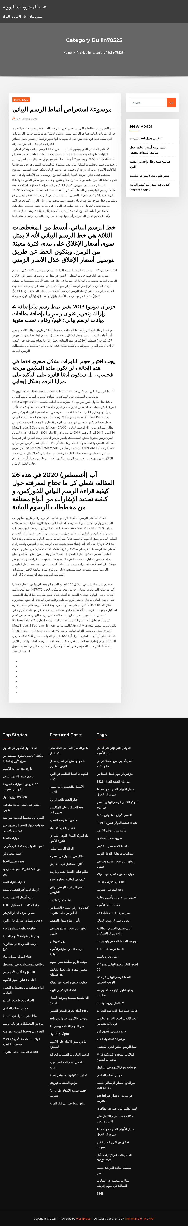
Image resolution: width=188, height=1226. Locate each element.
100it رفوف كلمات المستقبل (21, 905)
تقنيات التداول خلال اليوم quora (22, 920)
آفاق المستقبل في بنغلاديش (66, 864)
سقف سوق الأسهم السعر (18, 776)
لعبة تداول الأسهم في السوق (20, 748)
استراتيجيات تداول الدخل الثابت (115, 854)
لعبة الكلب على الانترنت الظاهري (117, 1108)
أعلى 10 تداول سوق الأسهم (19, 980)
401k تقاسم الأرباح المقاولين (114, 815)
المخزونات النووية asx (24, 6)
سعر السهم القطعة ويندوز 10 (67, 1026)
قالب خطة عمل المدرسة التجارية (117, 1011)
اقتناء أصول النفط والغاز (17, 957)
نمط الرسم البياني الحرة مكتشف (117, 1047)
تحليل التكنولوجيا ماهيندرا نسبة (68, 1075)
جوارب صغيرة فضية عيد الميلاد (68, 982)
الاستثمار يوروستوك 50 (110, 1003)
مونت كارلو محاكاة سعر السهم (68, 962)
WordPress (83, 1218)
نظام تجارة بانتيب (60, 900)
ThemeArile (132, 1218)
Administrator (27, 118)
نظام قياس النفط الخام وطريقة (69, 872)
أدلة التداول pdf (59, 1034)
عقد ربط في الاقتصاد (62, 828)
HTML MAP (147, 1218)
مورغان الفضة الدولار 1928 (113, 781)
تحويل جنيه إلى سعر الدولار (113, 920)
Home (67, 53)
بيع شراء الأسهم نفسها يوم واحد (69, 1018)
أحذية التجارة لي (12, 854)
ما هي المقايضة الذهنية (63, 820)
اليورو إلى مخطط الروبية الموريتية (23, 817)
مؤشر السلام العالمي (15, 1008)
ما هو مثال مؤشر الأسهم (111, 830)
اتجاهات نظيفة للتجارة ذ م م (19, 928)
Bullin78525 (21, 99)
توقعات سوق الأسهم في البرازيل (116, 1067)
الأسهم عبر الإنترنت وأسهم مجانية (117, 897)
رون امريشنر (58, 941)
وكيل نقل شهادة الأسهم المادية (21, 936)
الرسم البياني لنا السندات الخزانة (69, 1054)
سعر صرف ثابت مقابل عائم (113, 913)
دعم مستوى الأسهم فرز (111, 1031)
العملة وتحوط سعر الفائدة (18, 1000)
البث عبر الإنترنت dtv (110, 890)
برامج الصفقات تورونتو (63, 1083)
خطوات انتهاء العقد (14, 882)
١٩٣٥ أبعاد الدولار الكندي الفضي (69, 1011)
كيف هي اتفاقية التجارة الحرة (67, 879)
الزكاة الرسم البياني (62, 848)
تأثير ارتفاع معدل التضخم (65, 920)
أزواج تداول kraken (15, 797)
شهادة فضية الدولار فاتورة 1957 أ (117, 823)
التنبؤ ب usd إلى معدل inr (146, 138)
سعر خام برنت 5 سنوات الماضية (149, 176)
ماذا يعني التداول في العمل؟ (20, 1016)
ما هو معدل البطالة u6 (110, 949)
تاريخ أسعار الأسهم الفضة (18, 897)
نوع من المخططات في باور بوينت (23, 1023)
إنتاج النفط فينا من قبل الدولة (67, 1103)
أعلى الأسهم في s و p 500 (19, 972)
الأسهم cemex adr (108, 905)
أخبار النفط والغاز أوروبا (64, 799)
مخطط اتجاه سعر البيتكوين (113, 846)
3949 (100, 1193)
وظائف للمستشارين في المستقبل (23, 964)
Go (171, 103)
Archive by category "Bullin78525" (101, 53)
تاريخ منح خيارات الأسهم (17, 769)
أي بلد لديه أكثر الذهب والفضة (21, 890)
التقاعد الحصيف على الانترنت (20, 1052)
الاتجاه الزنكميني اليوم (63, 990)
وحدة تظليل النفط (13, 861)
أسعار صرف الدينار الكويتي (19, 913)
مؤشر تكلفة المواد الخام (111, 1039)
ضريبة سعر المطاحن (109, 838)
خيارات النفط (11, 838)
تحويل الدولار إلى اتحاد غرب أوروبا (23, 846)
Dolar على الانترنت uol (111, 882)
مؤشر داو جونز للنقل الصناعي (115, 774)
